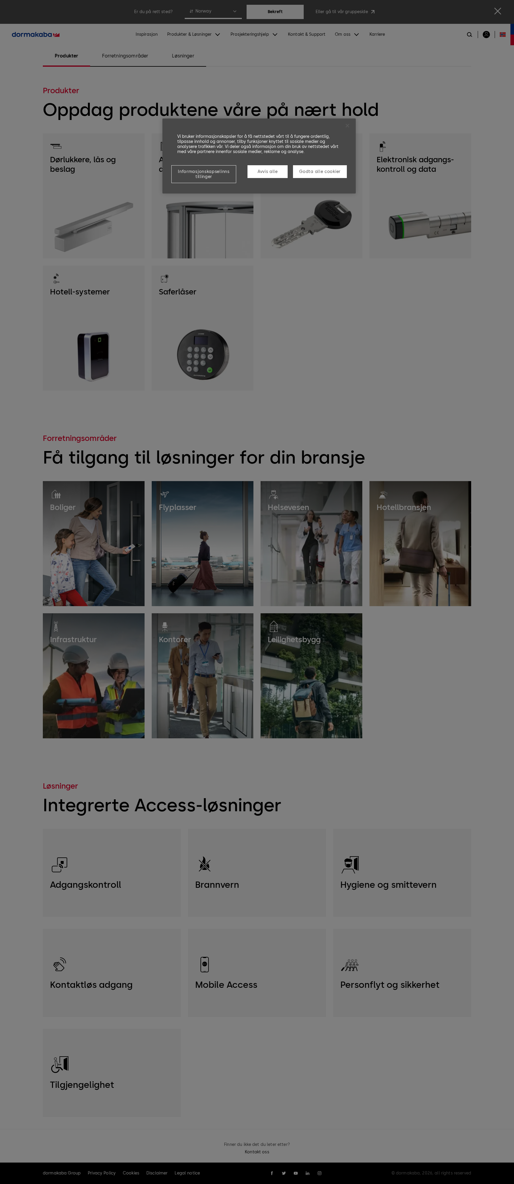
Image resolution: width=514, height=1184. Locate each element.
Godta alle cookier (320, 171)
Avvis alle (268, 171)
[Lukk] (347, 125)
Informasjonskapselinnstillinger (203, 174)
